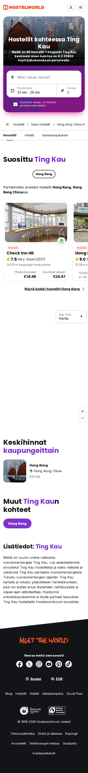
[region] (44, 366)
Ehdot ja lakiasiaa (50, 733)
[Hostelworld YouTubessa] (49, 664)
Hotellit (34, 693)
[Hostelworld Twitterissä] (29, 664)
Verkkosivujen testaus (44, 743)
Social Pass (74, 693)
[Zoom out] (82, 418)
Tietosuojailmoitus (22, 733)
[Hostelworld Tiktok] (68, 664)
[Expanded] (7, 124)
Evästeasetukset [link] (44, 753)
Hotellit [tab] (29, 135)
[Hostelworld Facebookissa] (19, 664)
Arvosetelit (18, 743)
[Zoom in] (82, 411)
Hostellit (21, 693)
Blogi (9, 693)
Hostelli (13, 247)
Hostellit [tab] (10, 135)
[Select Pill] (71, 7)
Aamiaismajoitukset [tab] (55, 135)
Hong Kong (17, 523)
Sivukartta (70, 743)
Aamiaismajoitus (53, 693)
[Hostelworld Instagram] (39, 664)
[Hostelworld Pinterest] (58, 664)
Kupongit (71, 733)
